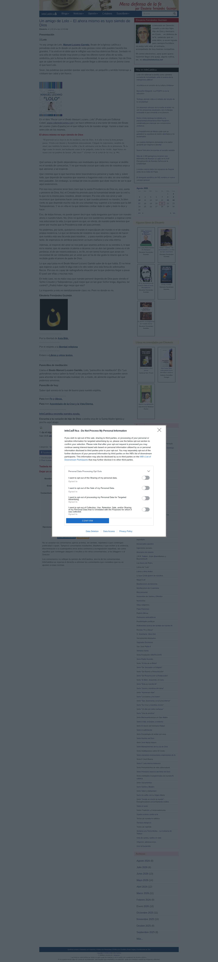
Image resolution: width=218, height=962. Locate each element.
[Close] (160, 431)
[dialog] (109, 481)
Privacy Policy (125, 531)
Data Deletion (92, 531)
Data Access (109, 531)
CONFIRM (87, 521)
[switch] (146, 478)
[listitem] (109, 471)
